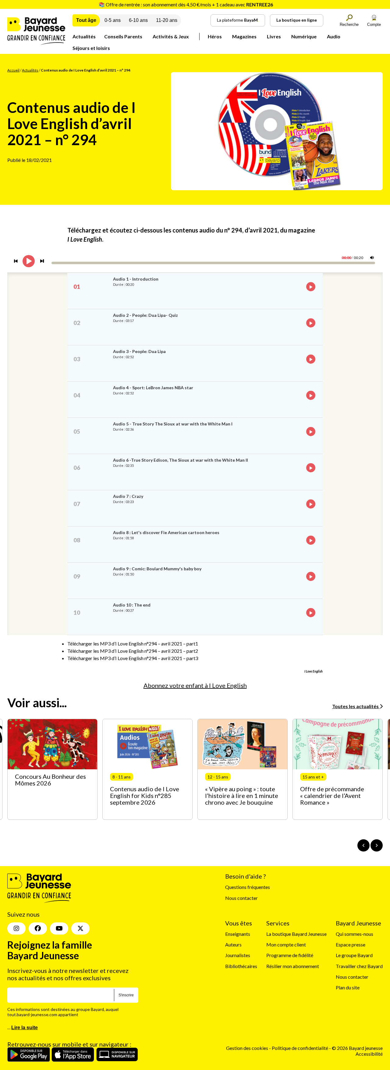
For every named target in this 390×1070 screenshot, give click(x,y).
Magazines (244, 36)
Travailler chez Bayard (359, 966)
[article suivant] (376, 845)
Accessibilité (369, 1054)
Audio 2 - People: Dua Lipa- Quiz (145, 315)
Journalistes (237, 955)
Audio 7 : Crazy (128, 496)
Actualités (84, 36)
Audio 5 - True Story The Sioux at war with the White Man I (172, 423)
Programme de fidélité (289, 955)
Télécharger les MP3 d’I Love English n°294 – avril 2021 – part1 (132, 643)
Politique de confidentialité (300, 1048)
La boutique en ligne (296, 20)
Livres (274, 36)
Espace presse (350, 944)
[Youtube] (59, 928)
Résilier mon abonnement (292, 966)
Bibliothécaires (241, 966)
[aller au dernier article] (363, 845)
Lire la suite (24, 1027)
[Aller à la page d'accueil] (36, 43)
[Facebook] (38, 928)
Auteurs (233, 944)
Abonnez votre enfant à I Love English (195, 685)
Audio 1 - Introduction (135, 278)
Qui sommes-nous (354, 934)
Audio (333, 36)
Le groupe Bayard (354, 955)
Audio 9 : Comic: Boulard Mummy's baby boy (157, 568)
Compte (374, 24)
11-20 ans (166, 20)
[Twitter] (80, 928)
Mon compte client (286, 944)
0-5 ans (113, 20)
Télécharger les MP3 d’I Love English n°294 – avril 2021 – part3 (132, 658)
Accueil (13, 70)
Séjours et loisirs (91, 48)
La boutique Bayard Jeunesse (296, 934)
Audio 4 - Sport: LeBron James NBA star (153, 387)
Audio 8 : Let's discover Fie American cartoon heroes (166, 532)
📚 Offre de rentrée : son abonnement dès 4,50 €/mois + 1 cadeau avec (186, 4)
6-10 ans (138, 20)
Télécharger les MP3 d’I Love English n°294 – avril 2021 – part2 (132, 651)
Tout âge (86, 20)
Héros (215, 36)
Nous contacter (241, 898)
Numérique (304, 36)
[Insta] (16, 928)
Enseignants (237, 934)
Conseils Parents (123, 36)
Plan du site (348, 987)
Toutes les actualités (356, 706)
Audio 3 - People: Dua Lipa (139, 351)
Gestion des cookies (247, 1048)
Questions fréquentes (247, 887)
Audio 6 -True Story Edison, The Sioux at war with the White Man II (180, 460)
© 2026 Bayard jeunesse (357, 1048)
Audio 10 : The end (132, 604)
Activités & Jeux (171, 36)
